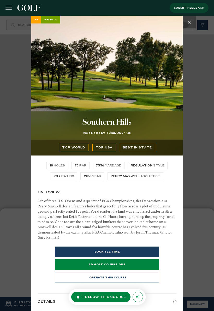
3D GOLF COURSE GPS (107, 264)
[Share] (138, 297)
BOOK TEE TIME (107, 251)
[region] (107, 163)
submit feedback (189, 8)
